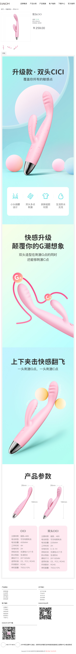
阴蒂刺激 (5, 591)
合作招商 (42, 597)
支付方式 (42, 595)
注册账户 (5, 607)
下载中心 (5, 617)
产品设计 (42, 593)
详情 (3, 53)
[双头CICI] (16, 27)
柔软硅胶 (5, 599)
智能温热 (5, 595)
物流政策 (5, 613)
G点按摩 (5, 593)
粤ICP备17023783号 (51, 651)
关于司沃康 (43, 591)
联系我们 (42, 599)
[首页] (5, 3)
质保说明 (5, 611)
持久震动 (5, 597)
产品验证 (5, 609)
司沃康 (37, 19)
